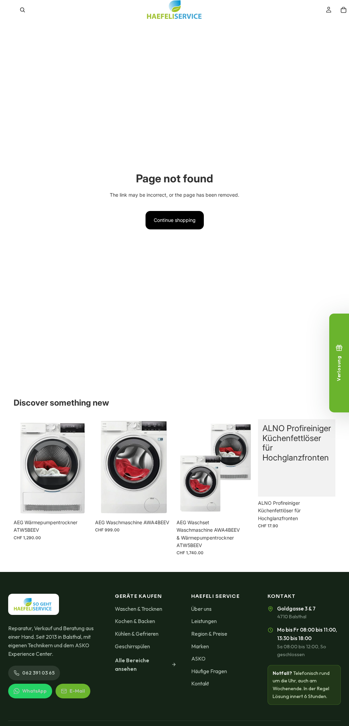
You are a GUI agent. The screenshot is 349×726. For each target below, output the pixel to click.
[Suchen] (22, 9)
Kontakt (200, 683)
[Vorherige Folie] (184, 467)
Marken (200, 646)
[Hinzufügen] (80, 505)
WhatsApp (34, 691)
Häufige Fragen (209, 671)
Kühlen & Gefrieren (136, 633)
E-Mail (77, 691)
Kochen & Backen (135, 621)
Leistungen (204, 621)
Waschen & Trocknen (138, 608)
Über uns (201, 608)
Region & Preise (209, 633)
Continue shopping (175, 220)
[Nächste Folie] (246, 467)
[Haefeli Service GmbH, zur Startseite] (33, 604)
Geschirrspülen (132, 646)
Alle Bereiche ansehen (132, 664)
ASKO (198, 658)
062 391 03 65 (38, 673)
